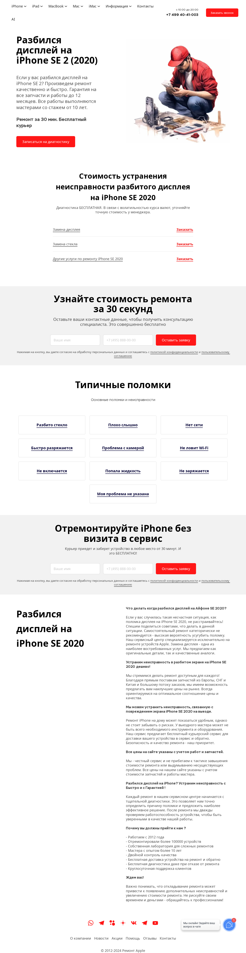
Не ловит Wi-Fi (194, 447)
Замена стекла (65, 244)
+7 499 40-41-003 (182, 14)
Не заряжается (194, 470)
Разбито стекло (52, 424)
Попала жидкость (122, 470)
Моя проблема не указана (123, 493)
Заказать (184, 229)
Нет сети (194, 424)
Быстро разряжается (52, 447)
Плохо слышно (123, 424)
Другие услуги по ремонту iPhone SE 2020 (88, 258)
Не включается (52, 470)
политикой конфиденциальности (174, 352)
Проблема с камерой (123, 447)
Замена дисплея (66, 229)
